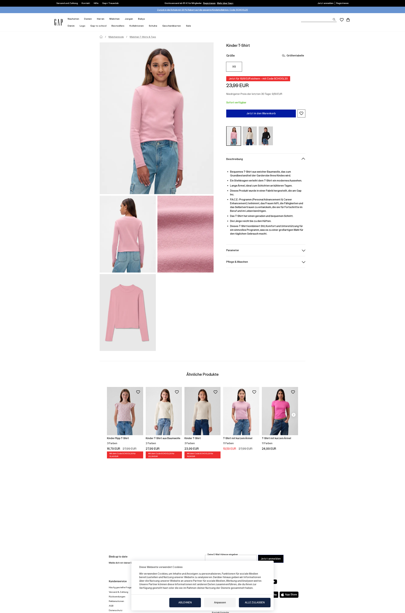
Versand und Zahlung (67, 3)
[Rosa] (233, 136)
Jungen (129, 19)
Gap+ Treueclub (110, 3)
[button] (301, 113)
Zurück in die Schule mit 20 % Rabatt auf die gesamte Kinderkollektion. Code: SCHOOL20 (202, 10)
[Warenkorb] (348, 20)
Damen (88, 19)
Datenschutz (115, 610)
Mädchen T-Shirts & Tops (143, 37)
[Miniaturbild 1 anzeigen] (128, 234)
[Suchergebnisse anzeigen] (334, 19)
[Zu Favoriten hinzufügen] (138, 392)
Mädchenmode (116, 37)
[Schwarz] (265, 136)
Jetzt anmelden (325, 3)
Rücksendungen (117, 596)
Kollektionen (137, 26)
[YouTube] (274, 581)
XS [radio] (234, 66)
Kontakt (86, 3)
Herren (100, 19)
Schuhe (153, 26)
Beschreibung (234, 158)
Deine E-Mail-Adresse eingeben (223, 554)
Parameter (232, 250)
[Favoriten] (342, 20)
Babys (141, 19)
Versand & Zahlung (118, 592)
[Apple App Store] (289, 595)
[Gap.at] (58, 22)
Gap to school (98, 26)
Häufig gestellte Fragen (121, 587)
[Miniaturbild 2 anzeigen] (185, 234)
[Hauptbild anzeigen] (157, 118)
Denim (71, 26)
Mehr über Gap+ (225, 3)
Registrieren (209, 3)
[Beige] (249, 136)
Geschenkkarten (171, 26)
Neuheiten (73, 19)
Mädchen (114, 19)
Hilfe (96, 3)
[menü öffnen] (81, 19)
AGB (111, 605)
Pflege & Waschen (237, 261)
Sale (188, 26)
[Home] (101, 36)
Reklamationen (116, 601)
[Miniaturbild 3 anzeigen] (128, 312)
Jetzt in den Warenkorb (261, 113)
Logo (82, 26)
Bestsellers (118, 26)
